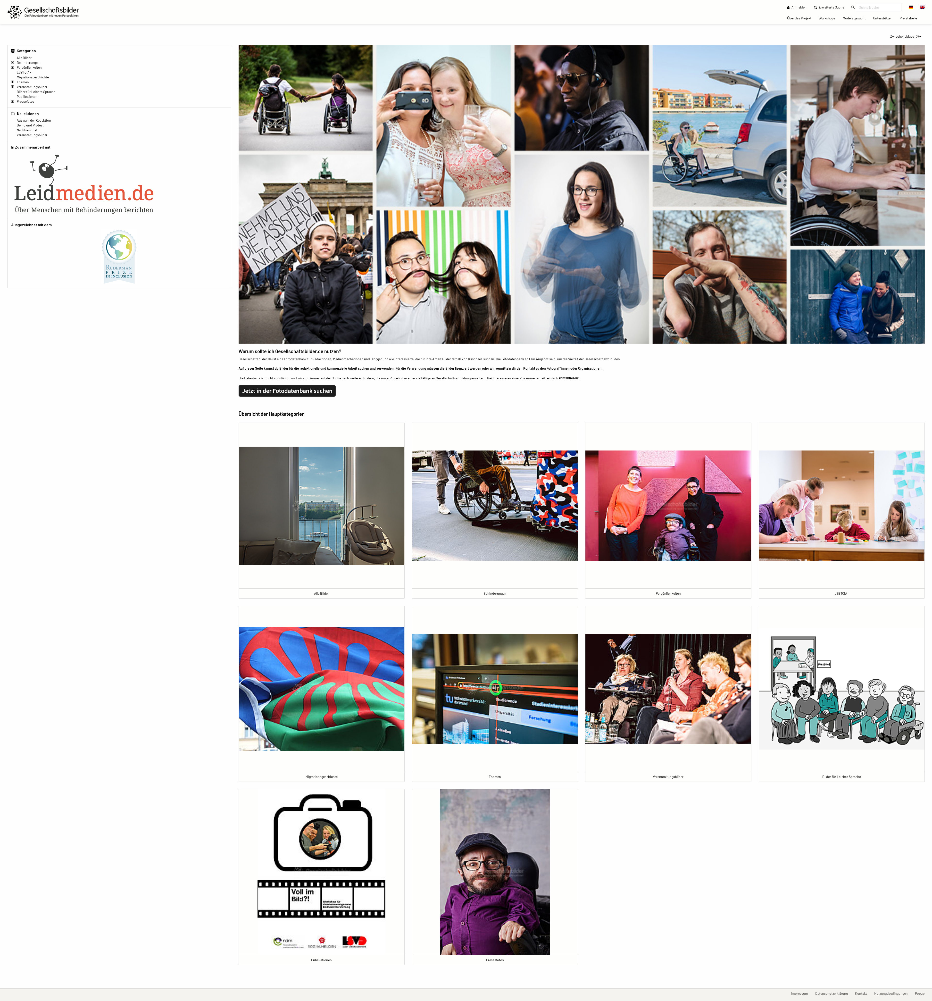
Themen (23, 82)
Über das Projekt (801, 18)
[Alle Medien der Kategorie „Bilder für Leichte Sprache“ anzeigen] (841, 689)
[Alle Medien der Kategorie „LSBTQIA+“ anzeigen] (841, 505)
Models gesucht (856, 18)
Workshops (829, 18)
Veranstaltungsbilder (32, 87)
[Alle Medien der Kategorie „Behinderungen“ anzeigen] (495, 505)
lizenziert (462, 368)
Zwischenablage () (904, 36)
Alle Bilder (24, 58)
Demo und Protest (30, 125)
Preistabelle (910, 18)
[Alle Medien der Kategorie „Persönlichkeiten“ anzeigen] (668, 505)
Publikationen (27, 96)
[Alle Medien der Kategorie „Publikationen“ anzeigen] (321, 872)
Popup (921, 993)
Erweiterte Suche (833, 7)
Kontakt (863, 993)
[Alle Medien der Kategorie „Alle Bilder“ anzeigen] (321, 505)
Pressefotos (25, 101)
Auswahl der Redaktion (34, 120)
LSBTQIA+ (24, 72)
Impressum (801, 993)
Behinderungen (28, 62)
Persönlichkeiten (29, 67)
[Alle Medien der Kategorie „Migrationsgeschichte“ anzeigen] (321, 689)
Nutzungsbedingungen (892, 993)
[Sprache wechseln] (911, 7)
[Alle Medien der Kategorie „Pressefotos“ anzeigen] (495, 872)
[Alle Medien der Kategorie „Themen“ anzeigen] (495, 689)
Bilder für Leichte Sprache (36, 92)
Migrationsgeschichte (33, 77)
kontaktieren (568, 378)
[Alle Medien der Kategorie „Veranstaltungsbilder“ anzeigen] (668, 689)
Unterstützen (884, 18)
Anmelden (799, 7)
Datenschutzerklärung (833, 993)
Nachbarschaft (28, 130)
